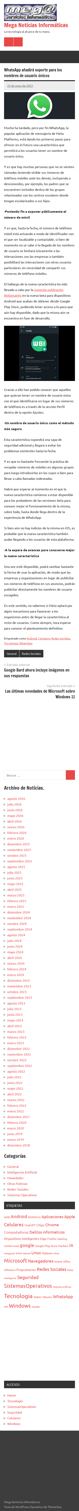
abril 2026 (14, 821)
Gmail (16, 1246)
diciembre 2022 (18, 1048)
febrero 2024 (16, 969)
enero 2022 (15, 1111)
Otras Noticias (17, 1183)
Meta (56, 1253)
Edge (43, 1238)
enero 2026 (15, 838)
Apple (69, 1216)
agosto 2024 (16, 935)
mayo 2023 (15, 1020)
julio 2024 (14, 940)
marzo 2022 (16, 1100)
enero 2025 (15, 906)
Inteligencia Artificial (22, 1172)
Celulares (44, 638)
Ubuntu (47, 1297)
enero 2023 (15, 1043)
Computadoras (16, 1232)
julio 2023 (14, 1009)
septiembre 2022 (19, 1065)
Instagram (9, 1253)
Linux (36, 1252)
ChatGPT (30, 1225)
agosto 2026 (16, 798)
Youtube (36, 1306)
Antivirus (34, 1217)
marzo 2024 (16, 963)
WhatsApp (25, 643)
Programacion (26, 1270)
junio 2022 (14, 1083)
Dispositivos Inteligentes (21, 1238)
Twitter (37, 1297)
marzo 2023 (16, 1031)
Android (32, 638)
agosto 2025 (16, 867)
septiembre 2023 (19, 997)
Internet (27, 1253)
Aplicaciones (52, 1216)
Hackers (63, 1246)
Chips (40, 1225)
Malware (47, 1253)
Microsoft (15, 1261)
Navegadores (40, 1260)
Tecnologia (11, 643)
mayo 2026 (15, 815)
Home (11, 1395)
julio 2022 (14, 1077)
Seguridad (28, 1277)
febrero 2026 (16, 832)
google (27, 1245)
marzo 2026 (16, 827)
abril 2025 (14, 889)
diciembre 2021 (18, 1117)
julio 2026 (14, 804)
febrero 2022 (16, 1105)
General (12, 653)
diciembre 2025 (18, 844)
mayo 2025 (15, 884)
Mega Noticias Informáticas (36, 25)
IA (71, 1245)
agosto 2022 (16, 1071)
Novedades (15, 1178)
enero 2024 (15, 975)
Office (66, 1261)
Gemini (8, 1246)
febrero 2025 (16, 901)
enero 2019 (15, 1139)
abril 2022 (14, 1094)
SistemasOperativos (28, 1286)
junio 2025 (14, 878)
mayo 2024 (15, 952)
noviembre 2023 (19, 986)
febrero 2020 (16, 1122)
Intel (19, 1253)
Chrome (52, 1224)
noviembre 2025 (19, 850)
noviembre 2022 (19, 1054)
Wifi (6, 1306)
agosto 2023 (16, 1003)
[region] (39, 734)
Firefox (52, 1238)
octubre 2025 (17, 855)
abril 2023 (14, 1026)
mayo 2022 (15, 1088)
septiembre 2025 (19, 861)
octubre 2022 (17, 1060)
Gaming (62, 1238)
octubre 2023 (17, 992)
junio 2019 (14, 1134)
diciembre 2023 (18, 980)
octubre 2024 (17, 923)
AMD (7, 1217)
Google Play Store (46, 1246)
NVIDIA (58, 1261)
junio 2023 (14, 1014)
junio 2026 (14, 810)
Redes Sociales (60, 638)
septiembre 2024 (19, 929)
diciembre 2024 (18, 912)
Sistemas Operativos (22, 1195)
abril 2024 (14, 958)
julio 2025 (14, 872)
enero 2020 (15, 1128)
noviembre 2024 (19, 918)
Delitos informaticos (47, 1232)
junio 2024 (14, 946)
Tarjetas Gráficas (62, 1286)
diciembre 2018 (18, 1145)
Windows (20, 1306)
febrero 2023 (16, 1037)
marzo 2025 (16, 895)
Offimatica (10, 1270)
